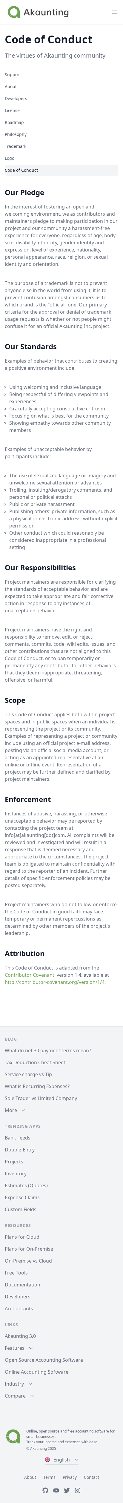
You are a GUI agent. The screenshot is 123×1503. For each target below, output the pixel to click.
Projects (14, 1161)
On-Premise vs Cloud (28, 1260)
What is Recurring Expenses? (37, 1086)
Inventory (16, 1173)
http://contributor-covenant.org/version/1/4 (54, 982)
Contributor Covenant (29, 975)
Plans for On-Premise (29, 1249)
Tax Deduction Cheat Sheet (35, 1062)
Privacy (70, 1477)
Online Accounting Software (36, 1372)
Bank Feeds (17, 1137)
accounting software (92, 1431)
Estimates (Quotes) (26, 1185)
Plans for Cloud (22, 1237)
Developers (17, 1296)
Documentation (22, 1284)
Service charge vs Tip (28, 1074)
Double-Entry (20, 1149)
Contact (91, 1477)
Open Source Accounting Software (44, 1360)
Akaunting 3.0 (20, 1336)
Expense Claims (22, 1197)
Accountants (19, 1308)
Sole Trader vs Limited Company (41, 1098)
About (30, 1477)
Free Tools (16, 1272)
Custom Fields (20, 1209)
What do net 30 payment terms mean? (48, 1050)
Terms (49, 1477)
